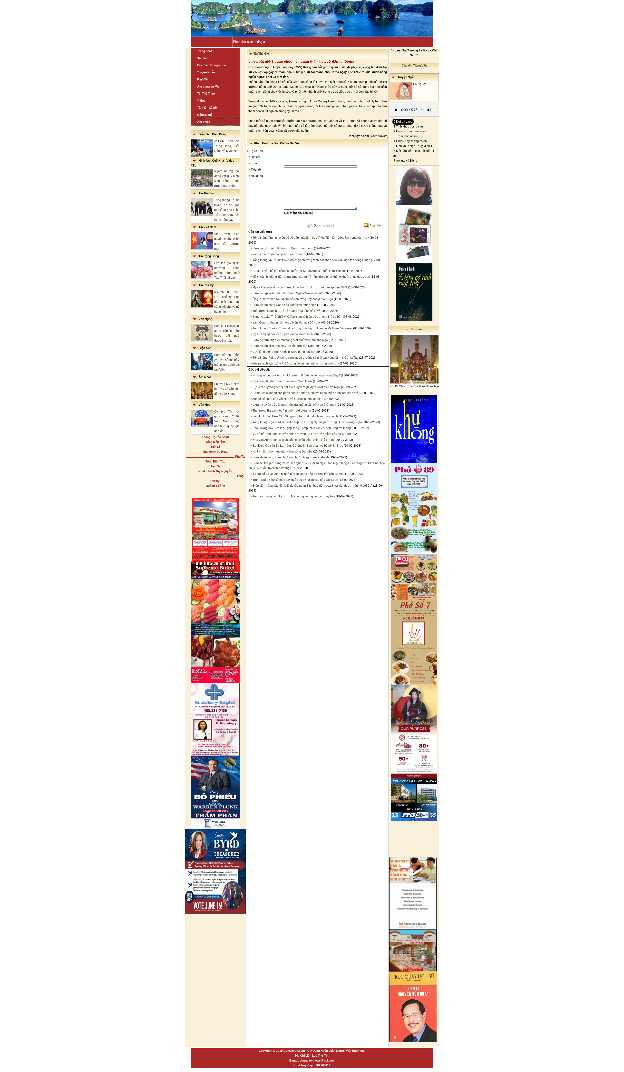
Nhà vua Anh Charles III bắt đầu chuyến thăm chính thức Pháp (294, 440)
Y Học (201, 100)
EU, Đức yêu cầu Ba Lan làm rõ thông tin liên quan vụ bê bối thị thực (298, 445)
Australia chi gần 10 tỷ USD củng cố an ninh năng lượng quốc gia (295, 363)
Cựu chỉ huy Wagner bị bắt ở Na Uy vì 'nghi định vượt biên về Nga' (296, 387)
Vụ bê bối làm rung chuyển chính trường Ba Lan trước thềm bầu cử (297, 434)
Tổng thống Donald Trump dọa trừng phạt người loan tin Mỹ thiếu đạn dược (302, 328)
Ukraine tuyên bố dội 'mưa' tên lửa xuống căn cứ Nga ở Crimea (294, 404)
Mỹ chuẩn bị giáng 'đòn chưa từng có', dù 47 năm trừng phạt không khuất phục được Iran (311, 276)
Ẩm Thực (203, 122)
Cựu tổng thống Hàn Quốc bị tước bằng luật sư (284, 352)
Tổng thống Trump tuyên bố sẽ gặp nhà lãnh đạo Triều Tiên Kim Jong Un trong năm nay (227, 209)
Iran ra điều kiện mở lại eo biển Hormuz (279, 254)
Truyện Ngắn (206, 72)
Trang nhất (204, 51)
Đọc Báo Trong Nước (212, 65)
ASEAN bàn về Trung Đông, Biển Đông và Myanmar (227, 146)
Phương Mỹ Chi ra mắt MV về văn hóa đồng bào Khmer (227, 388)
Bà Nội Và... (421, 84)
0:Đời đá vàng (403, 121)
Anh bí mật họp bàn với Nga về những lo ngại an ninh (287, 399)
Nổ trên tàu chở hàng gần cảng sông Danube (282, 451)
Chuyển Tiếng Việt (414, 65)
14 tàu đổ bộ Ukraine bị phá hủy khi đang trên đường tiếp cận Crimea (298, 474)
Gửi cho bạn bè (324, 225)
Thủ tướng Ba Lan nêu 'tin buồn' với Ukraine (282, 410)
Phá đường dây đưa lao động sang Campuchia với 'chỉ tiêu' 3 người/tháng (302, 428)
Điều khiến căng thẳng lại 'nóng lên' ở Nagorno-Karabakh (291, 457)
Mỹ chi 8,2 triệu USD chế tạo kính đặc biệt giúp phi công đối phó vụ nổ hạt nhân (227, 301)
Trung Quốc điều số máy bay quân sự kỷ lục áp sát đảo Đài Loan (295, 480)
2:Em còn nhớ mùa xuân (410, 131)
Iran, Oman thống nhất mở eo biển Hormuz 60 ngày (287, 322)
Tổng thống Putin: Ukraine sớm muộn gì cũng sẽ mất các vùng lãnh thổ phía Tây (305, 357)
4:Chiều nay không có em (411, 141)
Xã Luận (202, 58)
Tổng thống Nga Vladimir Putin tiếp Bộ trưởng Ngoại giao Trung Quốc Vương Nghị (307, 422)
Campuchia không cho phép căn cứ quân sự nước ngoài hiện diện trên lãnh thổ (305, 393)
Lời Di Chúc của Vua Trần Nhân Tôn (414, 386)
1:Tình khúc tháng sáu (408, 126)
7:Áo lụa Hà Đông (405, 160)
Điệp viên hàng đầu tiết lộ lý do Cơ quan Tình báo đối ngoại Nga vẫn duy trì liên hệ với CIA (312, 485)
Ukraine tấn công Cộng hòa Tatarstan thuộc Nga (284, 305)
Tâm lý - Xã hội (207, 107)
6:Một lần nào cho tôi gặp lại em (414, 153)
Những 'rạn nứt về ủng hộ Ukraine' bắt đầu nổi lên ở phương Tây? (296, 375)
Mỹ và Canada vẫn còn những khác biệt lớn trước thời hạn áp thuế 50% (300, 287)
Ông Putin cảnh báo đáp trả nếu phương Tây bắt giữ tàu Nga (293, 299)
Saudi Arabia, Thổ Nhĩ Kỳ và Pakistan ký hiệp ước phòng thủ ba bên (297, 316)
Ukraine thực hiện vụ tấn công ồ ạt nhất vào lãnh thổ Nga (290, 340)
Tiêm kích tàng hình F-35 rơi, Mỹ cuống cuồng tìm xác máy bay (294, 496)
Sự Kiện (415, 329)
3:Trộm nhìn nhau (405, 136)
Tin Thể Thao (206, 93)
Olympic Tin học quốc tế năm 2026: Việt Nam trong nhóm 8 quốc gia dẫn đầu (227, 421)
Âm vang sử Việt (208, 86)
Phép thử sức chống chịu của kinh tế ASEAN (265, 42)
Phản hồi (375, 225)
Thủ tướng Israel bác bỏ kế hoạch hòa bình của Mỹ (286, 311)
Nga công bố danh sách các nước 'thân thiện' (282, 381)
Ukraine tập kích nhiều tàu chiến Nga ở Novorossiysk (288, 293)
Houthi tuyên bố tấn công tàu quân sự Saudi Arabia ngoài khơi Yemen (299, 271)
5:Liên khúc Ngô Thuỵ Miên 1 (413, 146)
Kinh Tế (202, 79)
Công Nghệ (205, 115)
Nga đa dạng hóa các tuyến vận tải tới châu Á (283, 334)
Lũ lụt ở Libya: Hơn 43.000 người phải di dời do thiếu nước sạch (295, 416)
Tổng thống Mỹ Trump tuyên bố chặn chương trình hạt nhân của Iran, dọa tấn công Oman (311, 260)
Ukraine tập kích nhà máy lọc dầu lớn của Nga (283, 346)
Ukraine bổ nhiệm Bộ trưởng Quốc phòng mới (283, 248)
